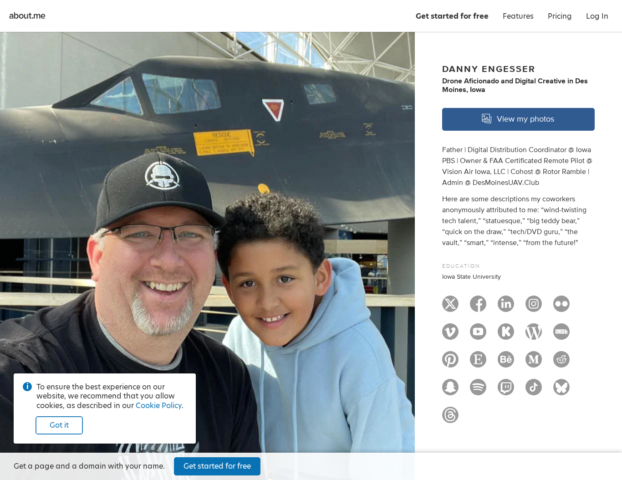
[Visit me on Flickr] (561, 308)
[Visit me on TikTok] (533, 391)
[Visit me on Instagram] (533, 308)
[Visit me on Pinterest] (450, 363)
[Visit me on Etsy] (478, 363)
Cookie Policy (159, 405)
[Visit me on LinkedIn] (506, 308)
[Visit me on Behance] (506, 363)
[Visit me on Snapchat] (450, 391)
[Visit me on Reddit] (561, 363)
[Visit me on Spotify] (478, 391)
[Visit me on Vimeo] (450, 335)
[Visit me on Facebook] (478, 308)
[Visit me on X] (450, 308)
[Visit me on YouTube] (478, 335)
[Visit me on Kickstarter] (506, 335)
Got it (59, 425)
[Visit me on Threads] (450, 419)
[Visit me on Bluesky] (561, 391)
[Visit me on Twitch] (506, 391)
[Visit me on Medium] (533, 363)
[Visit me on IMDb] (561, 335)
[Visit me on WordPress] (533, 335)
